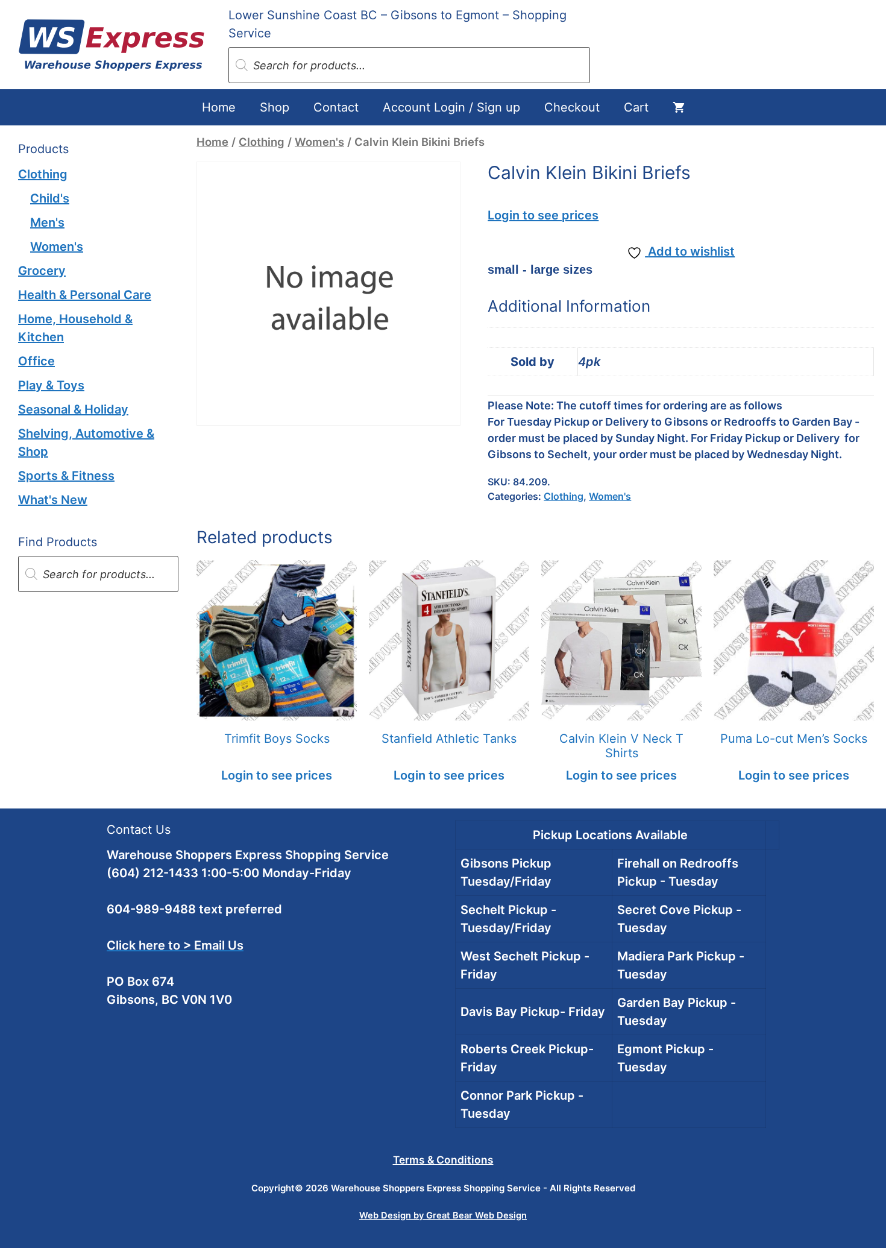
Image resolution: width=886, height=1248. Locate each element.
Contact (336, 107)
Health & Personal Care (84, 295)
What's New (52, 500)
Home (219, 107)
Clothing (261, 141)
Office (36, 361)
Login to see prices (543, 215)
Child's (49, 198)
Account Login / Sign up (451, 107)
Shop (274, 107)
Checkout (572, 107)
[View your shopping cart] (679, 107)
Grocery (42, 270)
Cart (636, 107)
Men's (47, 222)
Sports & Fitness (66, 475)
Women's (319, 141)
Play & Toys (51, 385)
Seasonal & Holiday (73, 409)
